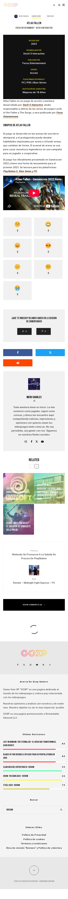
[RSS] (43, 664)
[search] (61, 810)
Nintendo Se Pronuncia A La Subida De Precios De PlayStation (34, 555)
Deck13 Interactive (33, 105)
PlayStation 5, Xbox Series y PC (20, 171)
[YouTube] (37, 664)
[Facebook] (18, 664)
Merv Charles (24, 16)
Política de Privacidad (34, 835)
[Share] (17, 352)
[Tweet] (50, 352)
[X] (24, 664)
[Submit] (17, 362)
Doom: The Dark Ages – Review (15, 776)
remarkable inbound (46, 881)
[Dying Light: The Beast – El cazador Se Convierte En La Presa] (18, 519)
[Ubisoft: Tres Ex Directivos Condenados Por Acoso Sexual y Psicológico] (18, 488)
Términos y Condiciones (34, 843)
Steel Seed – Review (11, 785)
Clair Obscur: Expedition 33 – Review (18, 767)
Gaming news (36, 16)
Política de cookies (34, 839)
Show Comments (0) (32, 605)
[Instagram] (30, 664)
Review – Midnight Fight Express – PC (34, 581)
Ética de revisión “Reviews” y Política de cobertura (34, 848)
